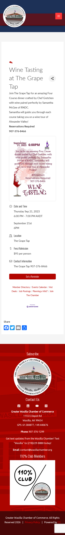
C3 (59, 522)
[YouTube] (37, 405)
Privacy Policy (32, 522)
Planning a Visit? (40, 291)
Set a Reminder (32, 276)
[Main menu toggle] (58, 16)
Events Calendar (39, 287)
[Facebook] (18, 405)
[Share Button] (52, 78)
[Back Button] (10, 63)
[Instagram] (46, 405)
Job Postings (25, 291)
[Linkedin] (27, 405)
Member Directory (21, 287)
